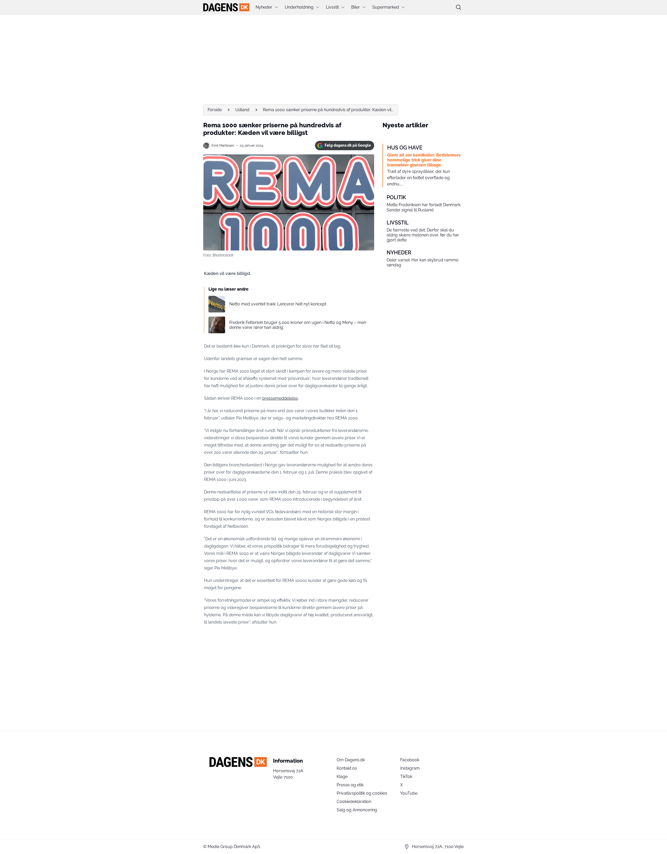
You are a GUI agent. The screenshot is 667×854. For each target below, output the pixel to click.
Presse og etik (350, 784)
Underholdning (299, 7)
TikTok (406, 776)
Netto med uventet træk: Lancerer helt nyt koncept (277, 304)
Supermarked (385, 7)
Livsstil (332, 7)
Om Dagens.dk (351, 759)
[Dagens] (226, 7)
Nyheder (264, 7)
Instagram (410, 768)
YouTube (408, 793)
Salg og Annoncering (357, 809)
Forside (215, 109)
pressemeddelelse (280, 398)
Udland (242, 109)
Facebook (409, 759)
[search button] (458, 7)
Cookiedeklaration (354, 801)
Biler (355, 7)
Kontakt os (347, 768)
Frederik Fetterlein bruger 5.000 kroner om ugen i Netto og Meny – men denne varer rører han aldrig (297, 325)
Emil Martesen (223, 145)
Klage (342, 776)
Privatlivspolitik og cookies (362, 793)
